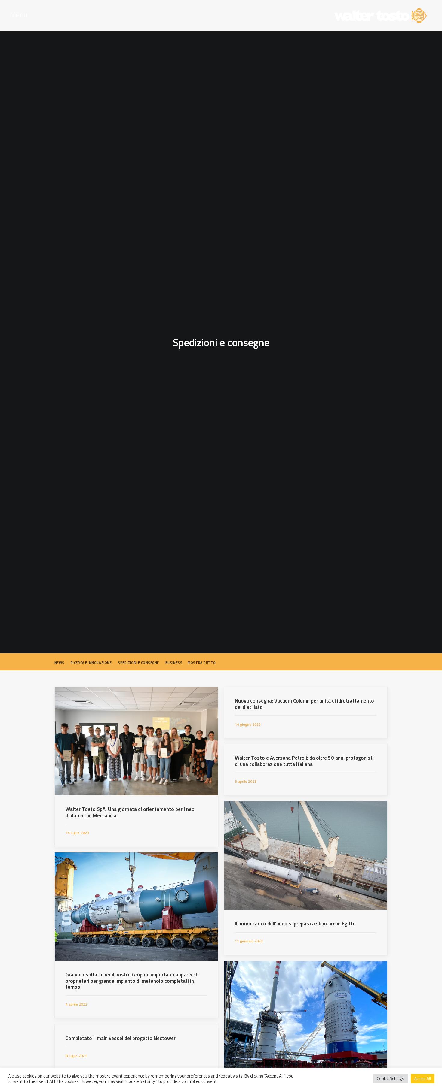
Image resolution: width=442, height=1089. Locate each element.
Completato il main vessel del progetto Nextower (121, 1038)
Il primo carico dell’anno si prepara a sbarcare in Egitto (295, 923)
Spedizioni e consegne (138, 662)
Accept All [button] (422, 1078)
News (59, 662)
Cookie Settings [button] (390, 1078)
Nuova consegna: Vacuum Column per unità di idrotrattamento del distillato (304, 704)
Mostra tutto (202, 662)
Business (173, 662)
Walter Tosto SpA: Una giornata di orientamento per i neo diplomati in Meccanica (130, 812)
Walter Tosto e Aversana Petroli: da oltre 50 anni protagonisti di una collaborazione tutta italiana (304, 761)
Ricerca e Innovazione (91, 662)
